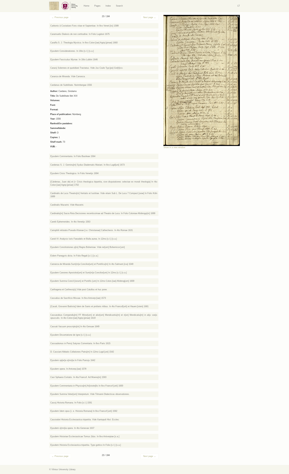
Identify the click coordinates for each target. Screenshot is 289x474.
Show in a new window (174, 147)
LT (238, 6)
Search (119, 6)
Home (86, 6)
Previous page (60, 17)
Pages (97, 6)
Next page (149, 17)
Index (108, 6)
